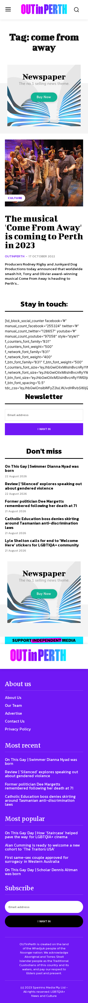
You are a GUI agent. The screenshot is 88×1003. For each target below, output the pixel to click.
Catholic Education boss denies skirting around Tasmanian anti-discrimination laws (42, 523)
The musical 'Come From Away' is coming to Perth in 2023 (44, 231)
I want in (44, 429)
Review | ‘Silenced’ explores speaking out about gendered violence (43, 486)
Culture (15, 198)
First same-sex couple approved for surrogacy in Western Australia (36, 859)
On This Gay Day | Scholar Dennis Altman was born (41, 872)
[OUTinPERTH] (44, 9)
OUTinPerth (14, 256)
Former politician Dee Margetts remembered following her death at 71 (41, 503)
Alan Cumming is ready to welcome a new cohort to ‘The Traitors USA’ (42, 847)
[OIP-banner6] (44, 640)
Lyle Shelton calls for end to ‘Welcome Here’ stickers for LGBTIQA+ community (42, 543)
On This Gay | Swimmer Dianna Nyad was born (42, 468)
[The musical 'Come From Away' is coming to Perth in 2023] (44, 172)
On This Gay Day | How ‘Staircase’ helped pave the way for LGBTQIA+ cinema (41, 835)
